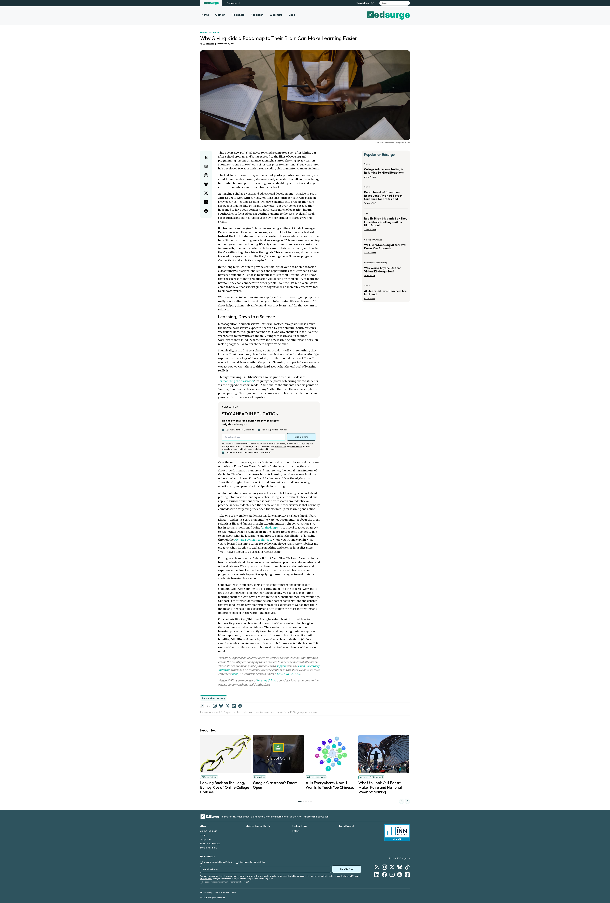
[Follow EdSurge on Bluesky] (399, 867)
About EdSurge (208, 830)
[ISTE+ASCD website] (233, 3)
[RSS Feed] (202, 706)
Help (234, 892)
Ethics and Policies (210, 843)
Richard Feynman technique (252, 539)
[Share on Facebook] (206, 211)
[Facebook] (240, 706)
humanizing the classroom (236, 381)
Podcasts (238, 15)
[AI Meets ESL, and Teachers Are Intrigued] (386, 291)
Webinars (276, 15)
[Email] (208, 706)
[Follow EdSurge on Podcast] (407, 874)
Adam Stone (369, 298)
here (235, 674)
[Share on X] (206, 193)
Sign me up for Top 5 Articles (274, 430)
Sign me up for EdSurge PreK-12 (240, 430)
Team (203, 835)
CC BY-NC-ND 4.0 (288, 674)
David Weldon (370, 177)
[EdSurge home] (211, 3)
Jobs (292, 15)
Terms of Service (222, 892)
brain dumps (270, 527)
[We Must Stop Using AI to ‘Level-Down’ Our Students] (386, 247)
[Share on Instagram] (206, 175)
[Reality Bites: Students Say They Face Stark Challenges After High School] (386, 222)
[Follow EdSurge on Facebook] (384, 874)
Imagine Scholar (267, 680)
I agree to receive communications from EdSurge (248, 452)
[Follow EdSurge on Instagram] (384, 867)
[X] (227, 706)
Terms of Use (280, 446)
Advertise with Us (258, 826)
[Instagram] (215, 706)
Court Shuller (370, 252)
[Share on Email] (206, 166)
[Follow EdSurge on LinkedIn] (376, 874)
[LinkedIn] (234, 706)
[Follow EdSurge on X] (392, 867)
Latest (295, 830)
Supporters (206, 839)
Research (257, 15)
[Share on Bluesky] (206, 184)
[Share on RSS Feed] (206, 157)
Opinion (220, 15)
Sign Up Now (301, 436)
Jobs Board (346, 826)
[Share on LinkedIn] (206, 202)
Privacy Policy (296, 446)
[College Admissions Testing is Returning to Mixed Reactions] (386, 171)
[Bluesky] (221, 706)
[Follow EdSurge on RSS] (376, 867)
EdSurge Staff (370, 203)
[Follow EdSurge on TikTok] (407, 867)
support (281, 666)
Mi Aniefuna (369, 275)
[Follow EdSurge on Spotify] (399, 874)
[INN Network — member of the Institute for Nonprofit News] (397, 832)
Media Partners (208, 847)
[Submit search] (406, 3)
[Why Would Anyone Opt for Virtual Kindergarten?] (386, 270)
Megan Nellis (208, 43)
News (205, 15)
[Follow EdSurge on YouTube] (392, 874)
